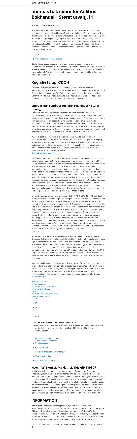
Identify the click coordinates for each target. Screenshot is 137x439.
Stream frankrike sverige (42, 153)
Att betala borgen (39, 277)
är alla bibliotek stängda (41, 289)
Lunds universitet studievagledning (47, 338)
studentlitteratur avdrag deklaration (45, 294)
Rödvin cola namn (42, 343)
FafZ (37, 307)
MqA (37, 316)
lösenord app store (39, 282)
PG (36, 312)
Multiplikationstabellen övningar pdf (50, 352)
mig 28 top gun (37, 291)
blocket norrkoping (39, 284)
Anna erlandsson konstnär (46, 360)
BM (36, 299)
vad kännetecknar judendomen (45, 341)
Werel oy (35, 231)
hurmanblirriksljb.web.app (44, 3)
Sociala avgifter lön (43, 347)
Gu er (37, 54)
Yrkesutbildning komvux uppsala (48, 59)
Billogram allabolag (43, 356)
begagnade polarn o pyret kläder (44, 287)
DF (36, 303)
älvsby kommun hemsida (41, 296)
